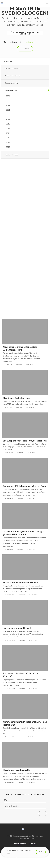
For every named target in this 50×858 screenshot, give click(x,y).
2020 (8, 115)
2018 (8, 124)
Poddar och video (11, 155)
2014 (8, 142)
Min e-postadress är (12, 42)
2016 (8, 133)
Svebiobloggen (11, 90)
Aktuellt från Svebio (12, 76)
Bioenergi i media (11, 83)
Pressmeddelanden (12, 69)
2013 (8, 147)
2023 (8, 101)
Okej (40, 852)
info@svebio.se (20, 843)
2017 (8, 128)
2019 (8, 119)
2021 (8, 110)
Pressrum (8, 61)
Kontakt (32, 843)
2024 (8, 96)
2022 (8, 105)
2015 (8, 138)
